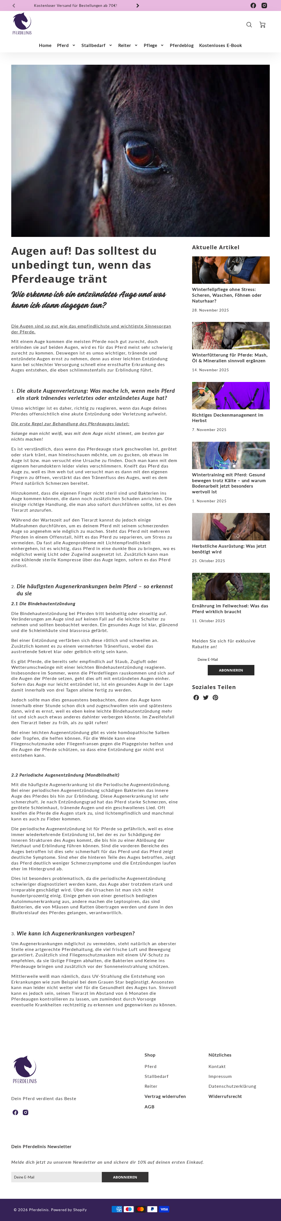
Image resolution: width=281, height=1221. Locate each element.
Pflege (151, 45)
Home (45, 45)
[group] (76, 6)
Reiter (124, 45)
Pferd (63, 45)
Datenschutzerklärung (232, 1086)
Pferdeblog (182, 45)
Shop (150, 1054)
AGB (149, 1106)
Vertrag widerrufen (165, 1096)
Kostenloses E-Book (220, 45)
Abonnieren (231, 670)
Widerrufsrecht (225, 1096)
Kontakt (217, 1066)
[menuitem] (45, 45)
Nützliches (220, 1054)
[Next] (137, 5)
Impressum (220, 1076)
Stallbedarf (94, 45)
